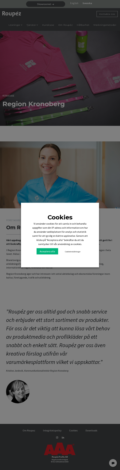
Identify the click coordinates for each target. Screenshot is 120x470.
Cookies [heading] (60, 217)
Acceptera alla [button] (47, 251)
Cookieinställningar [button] (72, 251)
